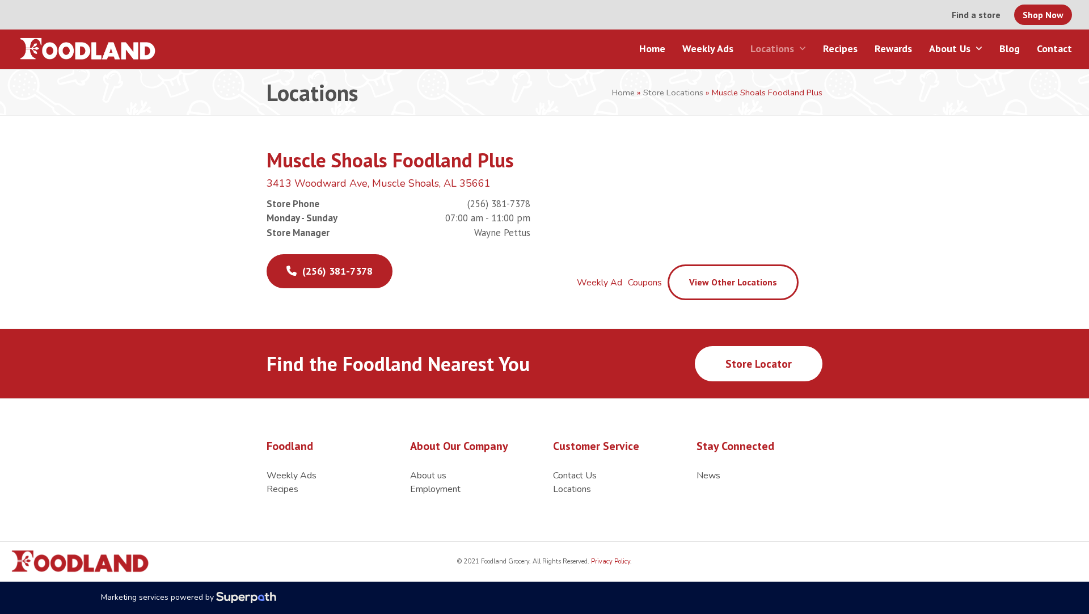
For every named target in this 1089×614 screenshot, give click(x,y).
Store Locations (673, 92)
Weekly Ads (291, 475)
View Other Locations (733, 282)
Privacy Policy (609, 561)
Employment (435, 489)
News (708, 475)
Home (623, 92)
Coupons (645, 282)
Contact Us (575, 475)
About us (428, 475)
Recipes (282, 489)
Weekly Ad (599, 282)
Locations (572, 489)
